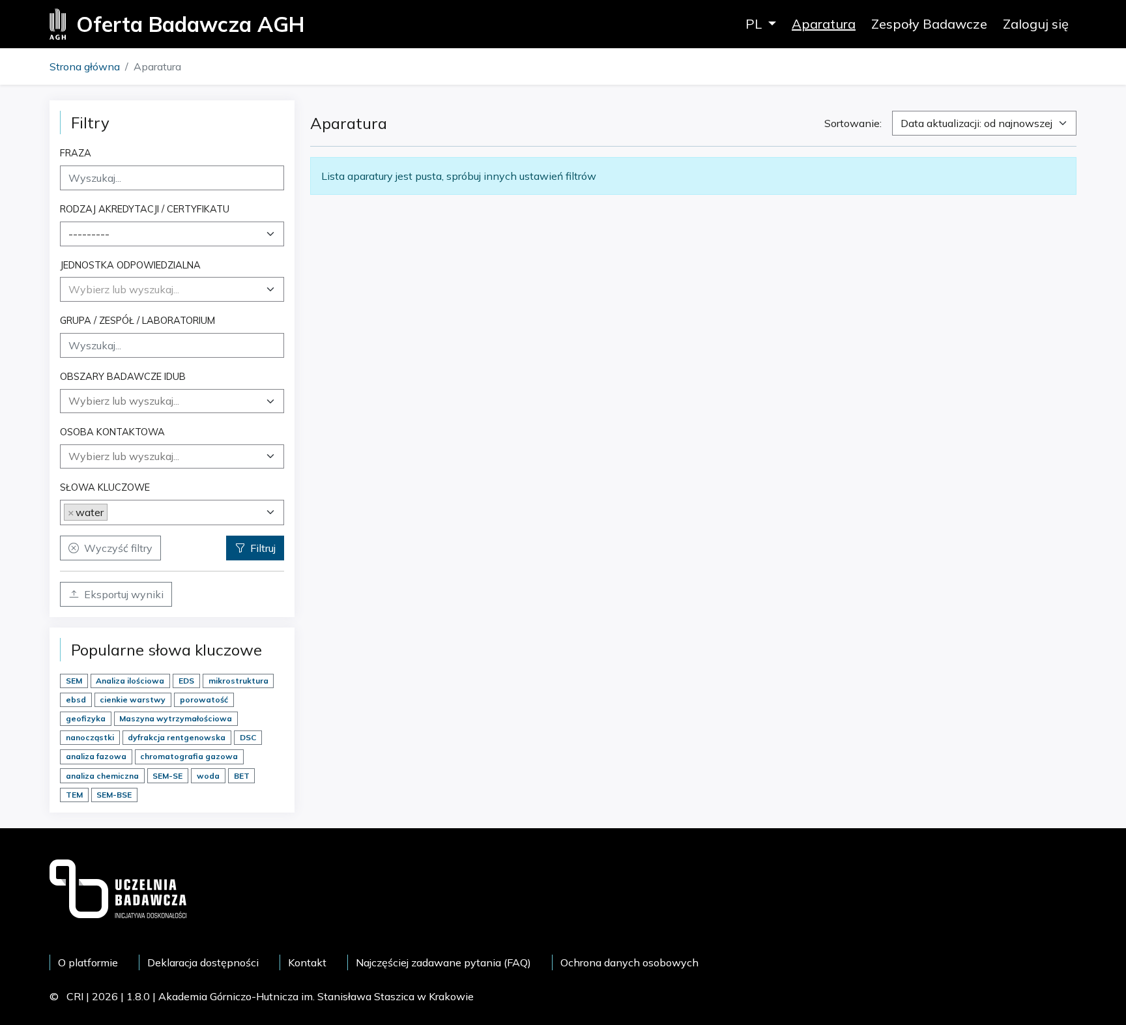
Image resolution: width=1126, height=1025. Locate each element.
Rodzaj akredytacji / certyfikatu (144, 209)
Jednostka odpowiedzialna (130, 265)
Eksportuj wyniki (124, 594)
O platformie (88, 962)
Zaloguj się (1036, 24)
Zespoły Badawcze (929, 24)
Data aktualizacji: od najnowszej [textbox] (976, 123)
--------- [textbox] (88, 233)
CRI (74, 996)
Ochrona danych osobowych (629, 962)
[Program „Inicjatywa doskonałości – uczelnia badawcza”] (118, 887)
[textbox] (123, 289)
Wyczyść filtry (118, 548)
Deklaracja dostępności (203, 962)
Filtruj (263, 548)
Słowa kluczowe (105, 487)
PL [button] (755, 24)
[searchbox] (172, 401)
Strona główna (85, 66)
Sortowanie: (853, 123)
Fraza (75, 153)
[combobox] (172, 234)
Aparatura (824, 24)
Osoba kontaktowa (112, 432)
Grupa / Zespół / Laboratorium (137, 320)
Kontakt (307, 962)
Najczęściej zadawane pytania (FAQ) (443, 962)
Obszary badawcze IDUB (123, 376)
